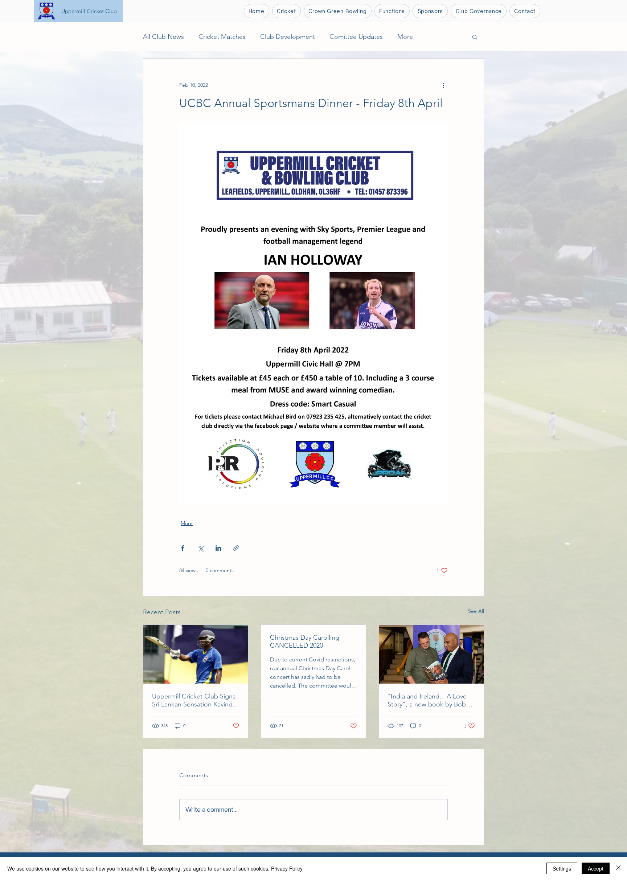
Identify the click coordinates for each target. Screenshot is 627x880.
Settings (562, 868)
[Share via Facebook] (182, 548)
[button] (286, 11)
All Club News (163, 37)
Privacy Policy (287, 868)
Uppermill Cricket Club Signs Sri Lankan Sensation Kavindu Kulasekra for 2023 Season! (194, 700)
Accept (595, 868)
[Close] (618, 868)
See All (476, 611)
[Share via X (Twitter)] (200, 548)
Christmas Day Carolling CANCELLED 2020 (304, 641)
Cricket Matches (222, 37)
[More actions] (443, 85)
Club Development (287, 37)
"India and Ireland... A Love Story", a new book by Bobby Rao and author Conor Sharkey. (430, 700)
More (405, 37)
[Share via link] (236, 548)
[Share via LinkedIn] (218, 548)
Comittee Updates (356, 37)
